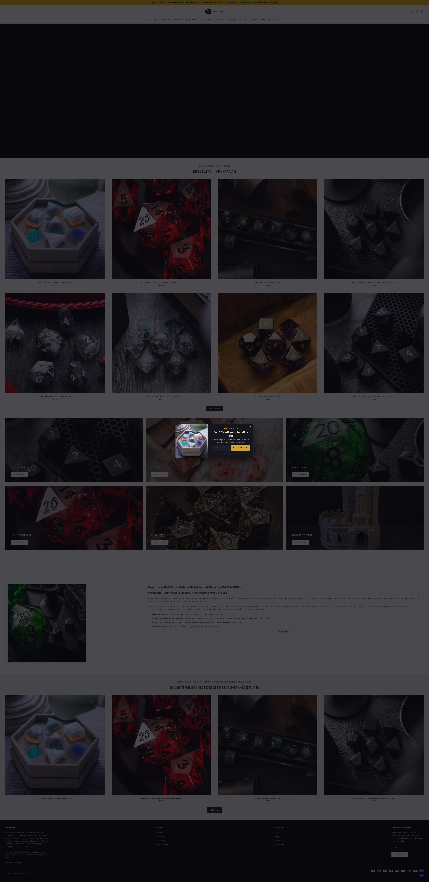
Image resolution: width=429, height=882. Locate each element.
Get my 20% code (240, 448)
